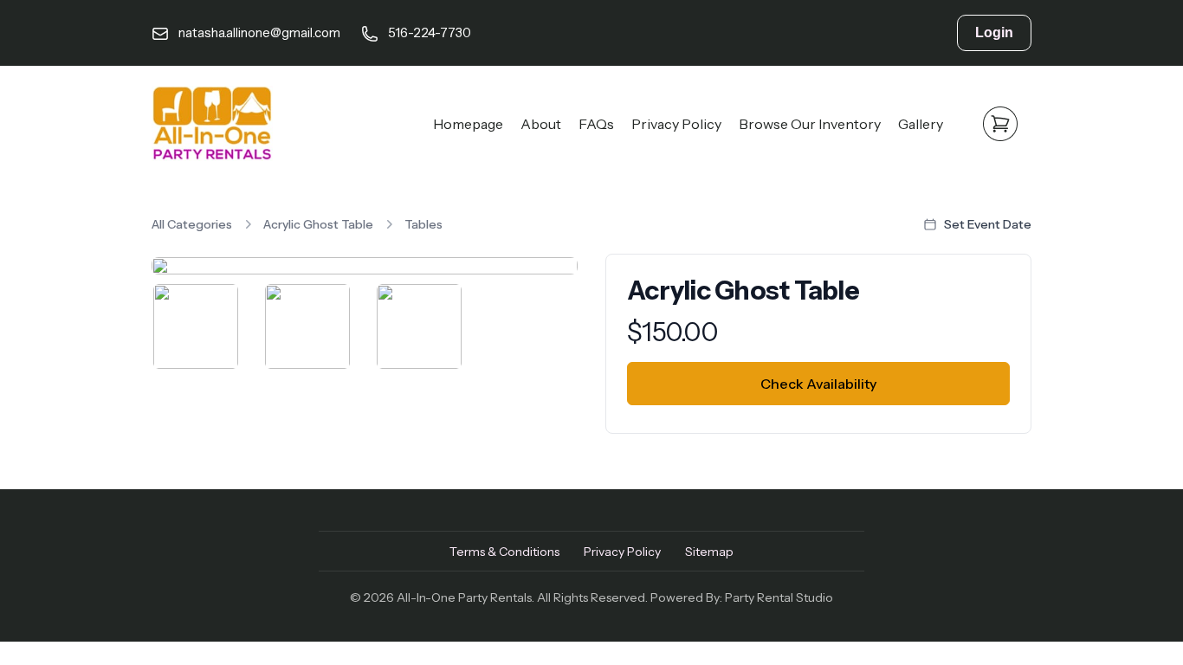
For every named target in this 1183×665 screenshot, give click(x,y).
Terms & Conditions (504, 551)
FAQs (596, 123)
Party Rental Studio (779, 597)
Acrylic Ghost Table (318, 224)
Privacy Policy (676, 123)
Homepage (468, 123)
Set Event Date (987, 224)
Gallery (920, 123)
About (540, 123)
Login (994, 32)
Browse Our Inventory (810, 123)
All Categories (192, 224)
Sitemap (709, 551)
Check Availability (818, 383)
